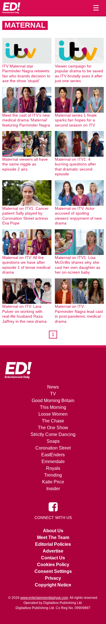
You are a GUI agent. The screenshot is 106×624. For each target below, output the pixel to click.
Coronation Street (53, 448)
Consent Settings (53, 571)
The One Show (53, 427)
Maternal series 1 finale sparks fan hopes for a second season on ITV (76, 120)
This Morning (53, 407)
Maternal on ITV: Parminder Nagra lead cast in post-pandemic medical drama (79, 314)
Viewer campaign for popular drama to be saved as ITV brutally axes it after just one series (79, 73)
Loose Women (53, 414)
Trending (53, 475)
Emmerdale (53, 461)
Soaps (53, 441)
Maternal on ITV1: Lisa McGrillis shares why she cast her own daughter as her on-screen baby (77, 265)
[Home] (11, 8)
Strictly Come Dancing (53, 434)
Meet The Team (53, 537)
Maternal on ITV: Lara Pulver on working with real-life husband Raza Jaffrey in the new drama (24, 314)
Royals (53, 468)
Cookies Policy (53, 564)
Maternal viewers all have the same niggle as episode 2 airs (25, 164)
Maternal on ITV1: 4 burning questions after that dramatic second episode (75, 166)
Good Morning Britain (53, 400)
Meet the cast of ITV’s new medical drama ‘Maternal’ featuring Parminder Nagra (26, 120)
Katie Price (53, 481)
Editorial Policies (53, 544)
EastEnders (53, 454)
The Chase (53, 420)
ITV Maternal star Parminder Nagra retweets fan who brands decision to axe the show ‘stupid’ (26, 73)
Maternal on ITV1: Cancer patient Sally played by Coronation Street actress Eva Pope (25, 216)
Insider (53, 488)
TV (53, 393)
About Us (53, 530)
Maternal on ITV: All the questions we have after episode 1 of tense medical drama (26, 265)
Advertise (53, 551)
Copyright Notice (53, 584)
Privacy (53, 578)
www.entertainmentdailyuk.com (44, 598)
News (53, 387)
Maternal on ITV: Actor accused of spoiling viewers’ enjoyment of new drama (78, 216)
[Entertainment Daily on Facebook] (53, 506)
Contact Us (53, 557)
